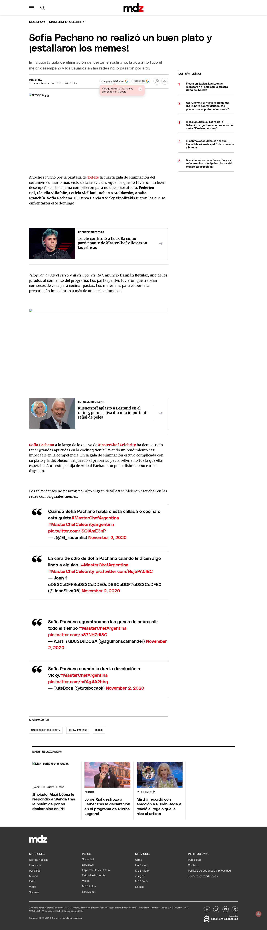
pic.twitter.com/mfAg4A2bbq (78, 682)
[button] (31, 7)
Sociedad (88, 859)
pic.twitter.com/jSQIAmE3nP (77, 531)
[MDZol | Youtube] (225, 909)
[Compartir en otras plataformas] (164, 81)
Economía (35, 865)
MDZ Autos (89, 886)
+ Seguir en (139, 81)
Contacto (193, 865)
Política (86, 853)
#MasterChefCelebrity (71, 572)
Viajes (86, 880)
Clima (138, 859)
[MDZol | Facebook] (207, 909)
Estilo (32, 881)
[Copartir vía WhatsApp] (156, 81)
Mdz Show (37, 22)
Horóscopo (142, 865)
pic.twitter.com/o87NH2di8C (77, 635)
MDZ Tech (141, 881)
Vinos (32, 886)
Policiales (35, 870)
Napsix (139, 886)
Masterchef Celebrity (45, 730)
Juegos (140, 876)
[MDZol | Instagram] (216, 909)
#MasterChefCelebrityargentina (81, 525)
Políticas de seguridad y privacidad (209, 870)
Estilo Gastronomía (93, 875)
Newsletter (89, 891)
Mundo (33, 876)
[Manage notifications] (258, 914)
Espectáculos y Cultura (96, 870)
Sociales (34, 892)
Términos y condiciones (203, 876)
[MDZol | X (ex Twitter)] (235, 909)
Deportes (88, 864)
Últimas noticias (38, 859)
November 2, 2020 (107, 538)
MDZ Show (35, 80)
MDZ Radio (142, 870)
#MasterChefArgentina (95, 518)
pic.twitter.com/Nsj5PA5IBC (124, 572)
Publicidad (194, 859)
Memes (99, 730)
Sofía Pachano (77, 730)
